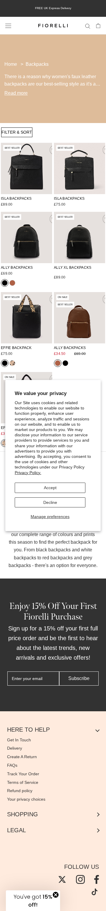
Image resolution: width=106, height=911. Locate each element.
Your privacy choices (26, 799)
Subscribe (79, 678)
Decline (50, 502)
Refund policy (19, 790)
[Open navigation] (8, 25)
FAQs (12, 765)
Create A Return (22, 756)
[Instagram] (80, 879)
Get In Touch (19, 740)
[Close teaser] (55, 894)
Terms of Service (22, 782)
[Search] (87, 25)
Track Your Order (23, 773)
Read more (16, 93)
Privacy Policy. (28, 472)
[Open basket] (98, 25)
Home (10, 64)
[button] (33, 900)
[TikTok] (94, 891)
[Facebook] (96, 879)
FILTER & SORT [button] (16, 132)
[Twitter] (62, 879)
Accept (50, 487)
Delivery (14, 748)
